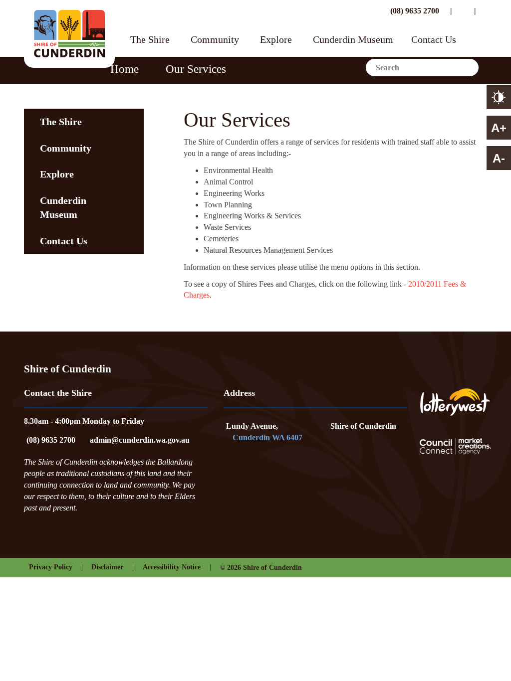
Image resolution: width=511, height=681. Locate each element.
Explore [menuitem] (57, 174)
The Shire (150, 40)
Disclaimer (107, 567)
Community (215, 40)
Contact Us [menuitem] (63, 240)
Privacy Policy (50, 567)
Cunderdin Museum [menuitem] (63, 207)
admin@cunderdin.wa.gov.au (140, 440)
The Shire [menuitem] (61, 121)
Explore (276, 40)
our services (196, 68)
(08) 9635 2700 (413, 10)
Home (124, 68)
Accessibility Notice (172, 567)
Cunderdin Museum (353, 40)
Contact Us (433, 40)
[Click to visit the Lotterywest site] (455, 402)
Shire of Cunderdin (363, 426)
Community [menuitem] (65, 148)
